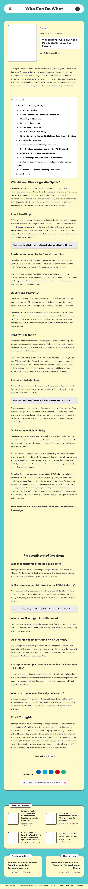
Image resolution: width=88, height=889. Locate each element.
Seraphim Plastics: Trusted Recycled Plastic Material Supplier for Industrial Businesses (30, 815)
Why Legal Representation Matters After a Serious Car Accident (69, 816)
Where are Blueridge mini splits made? (38, 153)
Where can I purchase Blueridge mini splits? (40, 169)
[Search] (77, 9)
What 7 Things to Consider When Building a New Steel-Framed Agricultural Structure (31, 836)
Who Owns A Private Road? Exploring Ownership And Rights (65, 865)
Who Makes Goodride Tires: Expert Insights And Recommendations (23, 865)
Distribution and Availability (33, 132)
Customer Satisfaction (30, 127)
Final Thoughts (23, 174)
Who (45, 28)
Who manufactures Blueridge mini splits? (38, 145)
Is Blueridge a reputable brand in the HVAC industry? (44, 149)
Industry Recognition (30, 123)
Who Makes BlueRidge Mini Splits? (31, 106)
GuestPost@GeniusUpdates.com (71, 886)
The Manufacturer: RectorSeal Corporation (39, 114)
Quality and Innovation (31, 119)
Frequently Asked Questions (29, 140)
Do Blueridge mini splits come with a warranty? (41, 157)
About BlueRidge (28, 110)
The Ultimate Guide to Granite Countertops (68, 835)
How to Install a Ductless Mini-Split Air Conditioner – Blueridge (48, 136)
